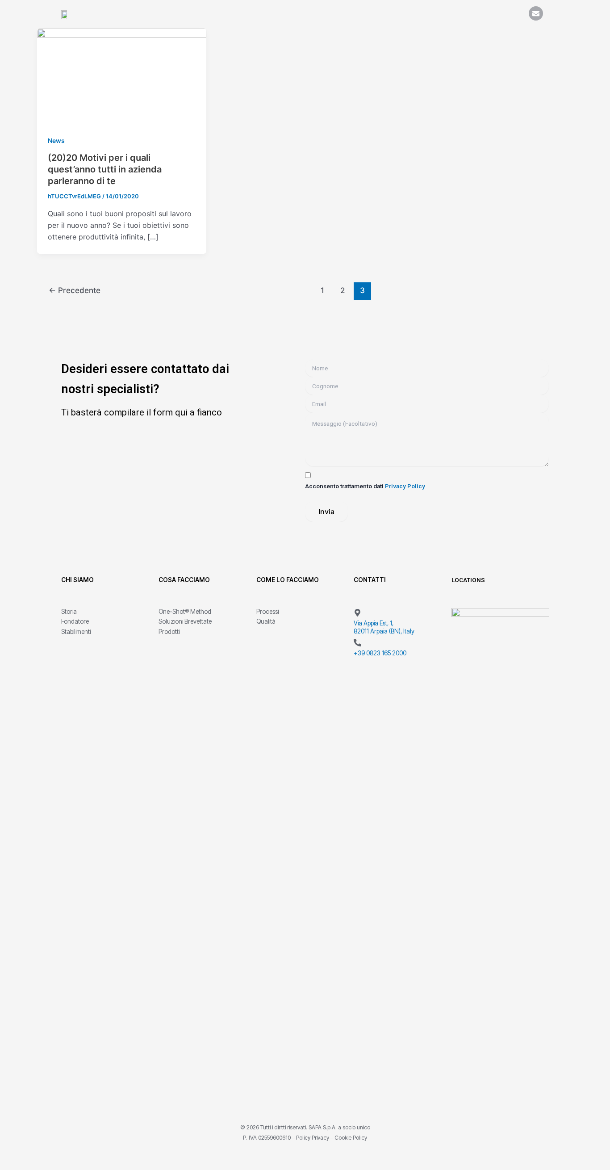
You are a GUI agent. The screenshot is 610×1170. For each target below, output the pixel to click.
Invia (326, 511)
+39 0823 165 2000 (380, 653)
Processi (267, 611)
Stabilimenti (76, 631)
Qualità (266, 621)
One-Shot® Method (185, 611)
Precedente (74, 290)
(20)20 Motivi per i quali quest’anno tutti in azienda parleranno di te (105, 169)
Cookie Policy (350, 1137)
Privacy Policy (405, 486)
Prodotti (169, 631)
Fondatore (75, 621)
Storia (69, 611)
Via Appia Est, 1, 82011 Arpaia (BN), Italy (384, 627)
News (56, 140)
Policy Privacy (312, 1137)
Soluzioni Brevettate (185, 621)
